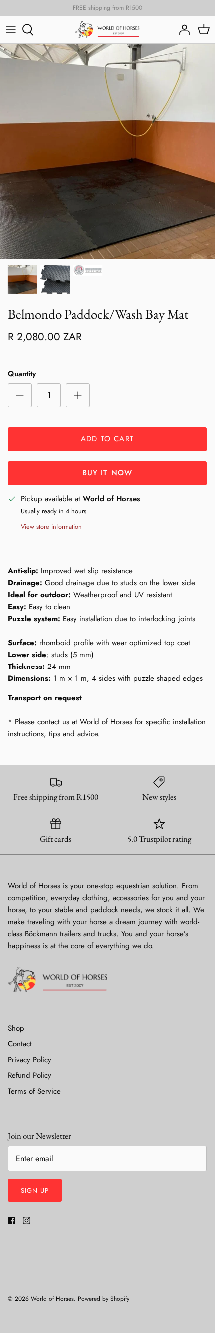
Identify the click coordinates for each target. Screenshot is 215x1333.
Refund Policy (30, 1075)
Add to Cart (107, 438)
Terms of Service (34, 1091)
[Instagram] (26, 1220)
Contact (20, 1043)
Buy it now (107, 472)
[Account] (182, 30)
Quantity (22, 374)
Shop (16, 1028)
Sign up (35, 1190)
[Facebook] (12, 1220)
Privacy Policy (30, 1059)
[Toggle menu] (11, 30)
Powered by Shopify (104, 1298)
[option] (107, 151)
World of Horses (52, 1298)
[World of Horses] (107, 29)
